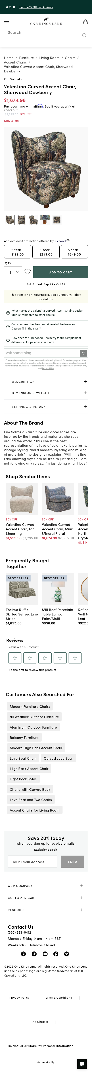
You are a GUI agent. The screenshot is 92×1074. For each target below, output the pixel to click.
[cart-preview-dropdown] (85, 21)
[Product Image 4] (57, 220)
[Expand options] (85, 381)
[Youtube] (46, 953)
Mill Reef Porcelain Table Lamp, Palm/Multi (57, 614)
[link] (46, 382)
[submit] (84, 35)
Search (14, 32)
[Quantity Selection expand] (18, 272)
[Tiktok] (35, 953)
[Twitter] (67, 953)
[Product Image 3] (45, 220)
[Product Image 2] (33, 220)
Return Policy (71, 294)
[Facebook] (56, 953)
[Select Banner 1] (10, 7)
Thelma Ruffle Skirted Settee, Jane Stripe (22, 614)
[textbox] (13, 272)
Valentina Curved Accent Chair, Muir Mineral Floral (57, 529)
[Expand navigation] (10, 21)
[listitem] (30, 706)
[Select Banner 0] (7, 7)
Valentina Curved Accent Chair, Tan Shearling (20, 529)
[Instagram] (24, 953)
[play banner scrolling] (14, 7)
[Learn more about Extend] (68, 240)
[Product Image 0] (10, 220)
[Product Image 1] (22, 220)
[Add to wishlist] (28, 272)
